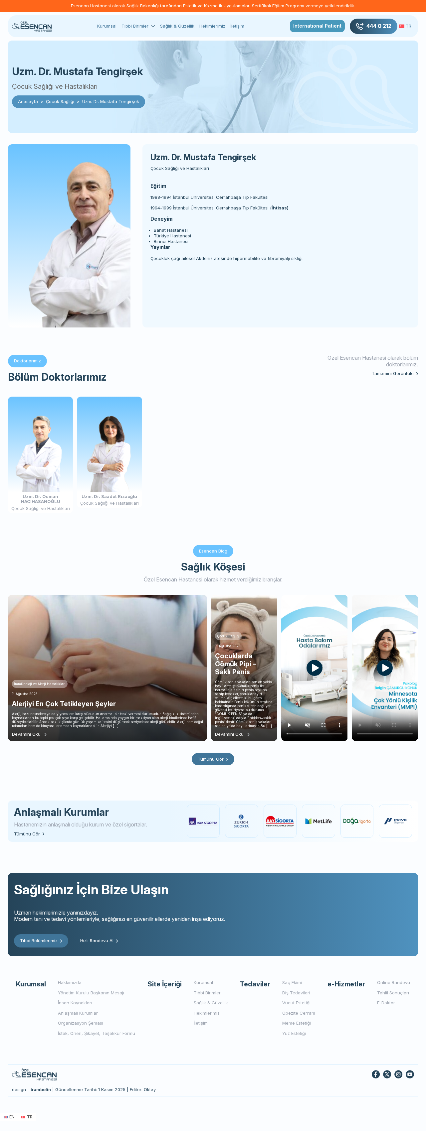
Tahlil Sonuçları (393, 992)
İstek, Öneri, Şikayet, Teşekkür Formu (96, 1033)
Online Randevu (393, 982)
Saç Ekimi (292, 982)
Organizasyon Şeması (80, 1023)
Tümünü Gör (211, 759)
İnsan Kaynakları (75, 1002)
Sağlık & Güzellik (177, 26)
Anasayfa (28, 101)
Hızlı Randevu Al (96, 940)
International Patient (317, 26)
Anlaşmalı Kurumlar (78, 1013)
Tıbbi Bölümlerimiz (39, 940)
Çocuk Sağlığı (60, 101)
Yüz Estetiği (294, 1033)
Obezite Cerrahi (298, 1013)
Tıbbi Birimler (134, 26)
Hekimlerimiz (212, 26)
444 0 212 (378, 26)
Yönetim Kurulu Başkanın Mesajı (91, 992)
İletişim (237, 26)
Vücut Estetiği (296, 1002)
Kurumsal (106, 26)
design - (31, 1089)
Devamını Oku (26, 734)
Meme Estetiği (296, 1023)
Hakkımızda (70, 982)
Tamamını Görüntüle (393, 373)
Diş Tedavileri (296, 992)
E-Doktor (386, 1002)
